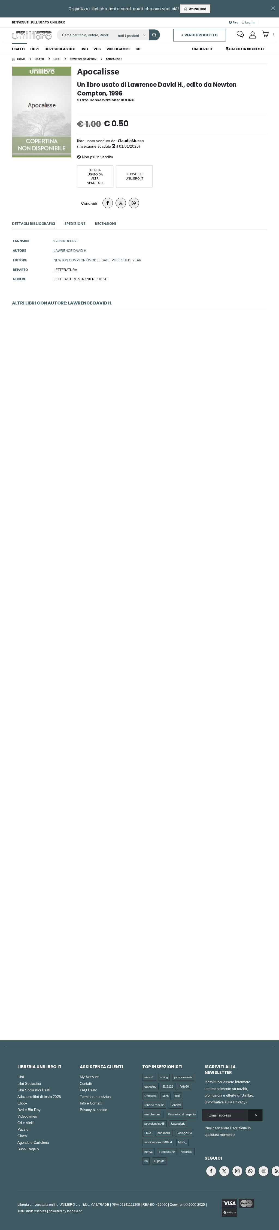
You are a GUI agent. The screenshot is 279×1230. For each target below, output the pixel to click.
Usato (18, 49)
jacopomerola (183, 1077)
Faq (235, 22)
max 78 (149, 1077)
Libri (34, 49)
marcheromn (153, 1114)
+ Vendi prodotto (199, 35)
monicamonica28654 (158, 1142)
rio (146, 1161)
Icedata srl (75, 1211)
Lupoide (159, 1161)
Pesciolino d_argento (182, 1114)
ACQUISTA (142, 418)
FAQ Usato (89, 1090)
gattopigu (150, 1086)
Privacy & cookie (93, 1109)
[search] (154, 34)
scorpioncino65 (154, 1123)
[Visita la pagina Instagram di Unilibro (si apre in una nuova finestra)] (237, 1171)
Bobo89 (176, 1105)
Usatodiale (178, 1123)
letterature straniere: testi (80, 279)
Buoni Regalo (28, 1149)
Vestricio (187, 1152)
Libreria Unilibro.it (39, 1067)
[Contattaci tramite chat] (240, 35)
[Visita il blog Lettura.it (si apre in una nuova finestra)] (263, 1171)
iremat (148, 1152)
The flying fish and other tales (139, 966)
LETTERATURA (65, 269)
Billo (177, 1096)
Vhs (97, 49)
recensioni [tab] (105, 223)
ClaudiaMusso (131, 140)
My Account (89, 1076)
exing (164, 1077)
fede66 (184, 1086)
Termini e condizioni (95, 1096)
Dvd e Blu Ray (29, 1109)
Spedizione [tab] (75, 223)
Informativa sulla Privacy (225, 1102)
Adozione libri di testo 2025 (39, 1096)
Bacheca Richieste (246, 49)
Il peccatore (139, 379)
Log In (249, 22)
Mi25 (165, 1096)
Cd (138, 49)
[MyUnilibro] (252, 35)
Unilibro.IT (202, 49)
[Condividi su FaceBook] (107, 203)
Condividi (89, 203)
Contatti (86, 1083)
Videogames (118, 49)
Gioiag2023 (184, 1133)
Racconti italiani (139, 496)
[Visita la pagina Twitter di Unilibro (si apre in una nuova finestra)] (224, 1171)
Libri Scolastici (59, 49)
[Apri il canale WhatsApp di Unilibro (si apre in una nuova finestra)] (250, 1171)
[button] (268, 34)
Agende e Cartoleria (33, 1142)
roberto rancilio (154, 1105)
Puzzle (22, 1129)
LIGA (147, 1133)
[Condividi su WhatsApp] (134, 203)
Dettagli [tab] (33, 223)
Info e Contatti (91, 1103)
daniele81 (163, 1133)
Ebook (22, 1103)
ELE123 (168, 1086)
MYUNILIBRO (196, 9)
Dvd (84, 49)
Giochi (22, 1135)
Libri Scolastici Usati (33, 1090)
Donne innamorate (139, 614)
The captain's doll (139, 849)
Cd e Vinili (25, 1122)
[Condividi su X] (121, 203)
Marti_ (182, 1142)
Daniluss (150, 1096)
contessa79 (167, 1152)
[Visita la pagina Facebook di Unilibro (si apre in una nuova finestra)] (211, 1171)
